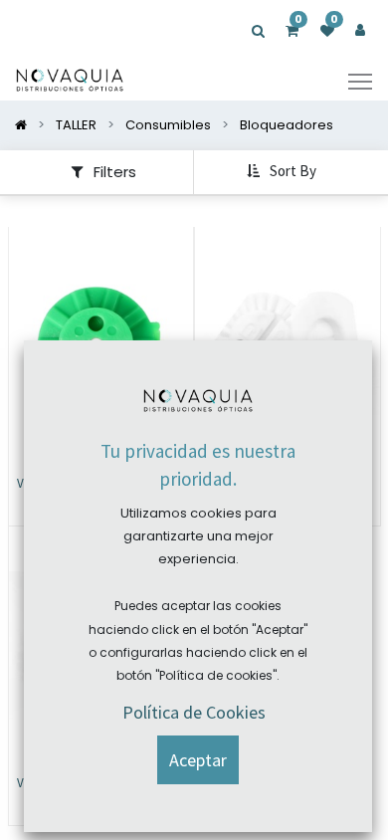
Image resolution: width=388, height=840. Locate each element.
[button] (283, 172)
